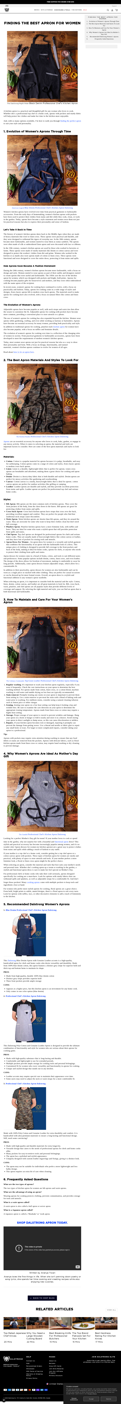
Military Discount (56, 1375)
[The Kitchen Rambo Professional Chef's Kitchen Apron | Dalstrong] (42, 399)
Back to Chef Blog (44, 1298)
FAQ (27, 1363)
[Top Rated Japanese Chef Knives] (15, 1323)
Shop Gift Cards (55, 1366)
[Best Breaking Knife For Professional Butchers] (60, 1323)
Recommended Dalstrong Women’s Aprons (104, 36)
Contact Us (30, 1361)
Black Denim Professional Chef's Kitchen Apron (42, 103)
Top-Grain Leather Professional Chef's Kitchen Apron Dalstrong (42, 681)
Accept (91, 1399)
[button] (114, 1334)
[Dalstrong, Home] (7, 10)
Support (114, 6)
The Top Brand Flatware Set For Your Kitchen (81, 1336)
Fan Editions (77, 10)
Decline (108, 1399)
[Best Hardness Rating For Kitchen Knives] (106, 1323)
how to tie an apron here (24, 352)
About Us (52, 1361)
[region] (60, 2)
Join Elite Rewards (56, 1369)
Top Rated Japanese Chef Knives (15, 1334)
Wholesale (30, 1369)
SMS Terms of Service (34, 1371)
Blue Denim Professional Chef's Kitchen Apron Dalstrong (42, 208)
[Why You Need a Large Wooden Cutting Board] (37, 1323)
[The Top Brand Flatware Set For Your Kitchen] (83, 1323)
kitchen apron (59, 327)
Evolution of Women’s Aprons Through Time (104, 21)
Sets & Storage (47, 10)
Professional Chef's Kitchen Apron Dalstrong (42, 436)
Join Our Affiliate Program (56, 1372)
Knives (36, 10)
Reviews (52, 1363)
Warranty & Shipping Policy (34, 1374)
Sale (85, 10)
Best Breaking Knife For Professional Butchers (60, 1336)
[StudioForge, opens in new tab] (6, 5)
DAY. (42, 1222)
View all (111, 1310)
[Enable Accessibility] (4, 1400)
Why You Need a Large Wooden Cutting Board (35, 1336)
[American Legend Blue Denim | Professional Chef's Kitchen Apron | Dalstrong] (42, 170)
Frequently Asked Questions (104, 39)
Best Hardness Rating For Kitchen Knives (105, 1336)
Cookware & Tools (62, 10)
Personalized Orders (34, 1366)
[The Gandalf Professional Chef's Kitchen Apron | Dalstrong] (42, 796)
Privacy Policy (92, 1394)
